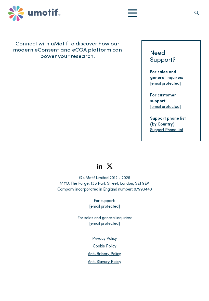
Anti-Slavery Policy (104, 261)
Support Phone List (166, 129)
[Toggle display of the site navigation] (132, 13)
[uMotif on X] (109, 167)
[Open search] (196, 13)
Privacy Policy (104, 238)
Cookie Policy (104, 245)
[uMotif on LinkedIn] (100, 167)
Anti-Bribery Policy (104, 253)
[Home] (34, 13)
